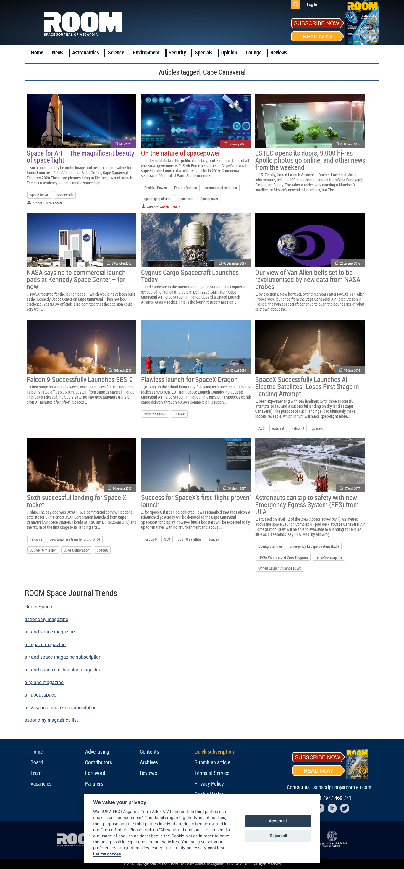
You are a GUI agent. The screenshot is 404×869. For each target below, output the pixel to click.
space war (185, 198)
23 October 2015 (121, 263)
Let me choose (107, 854)
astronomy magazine (46, 619)
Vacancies (40, 783)
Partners (94, 783)
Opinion (229, 52)
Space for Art (39, 194)
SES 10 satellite (189, 539)
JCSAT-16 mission (43, 550)
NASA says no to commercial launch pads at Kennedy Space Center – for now (76, 279)
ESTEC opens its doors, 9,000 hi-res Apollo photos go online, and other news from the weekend (310, 160)
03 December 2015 (234, 263)
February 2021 (237, 144)
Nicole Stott (54, 203)
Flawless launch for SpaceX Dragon (189, 379)
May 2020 (125, 144)
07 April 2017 (352, 488)
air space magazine (45, 644)
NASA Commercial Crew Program (283, 557)
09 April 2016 (238, 370)
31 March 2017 (237, 488)
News (57, 52)
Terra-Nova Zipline (328, 557)
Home (37, 52)
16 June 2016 (352, 370)
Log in (312, 4)
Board (36, 762)
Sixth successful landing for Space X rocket (76, 501)
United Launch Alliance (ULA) (279, 568)
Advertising (97, 751)
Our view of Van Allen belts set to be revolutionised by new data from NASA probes (307, 279)
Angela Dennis (170, 206)
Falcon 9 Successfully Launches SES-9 (80, 379)
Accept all (278, 820)
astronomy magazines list (51, 719)
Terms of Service (212, 772)
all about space (40, 694)
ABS (261, 428)
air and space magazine (50, 631)
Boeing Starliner (270, 546)
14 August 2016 (122, 488)
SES (167, 539)
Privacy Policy (209, 783)
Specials (203, 52)
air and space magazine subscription (63, 656)
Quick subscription (214, 751)
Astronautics (85, 52)
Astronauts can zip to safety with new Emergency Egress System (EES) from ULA (307, 504)
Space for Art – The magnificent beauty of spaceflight (80, 156)
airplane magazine (44, 682)
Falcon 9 (298, 428)
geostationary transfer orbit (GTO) (75, 539)
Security (177, 52)
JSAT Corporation (76, 550)
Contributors (98, 762)
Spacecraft (65, 194)
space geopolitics (157, 198)
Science (116, 52)
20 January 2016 (350, 263)
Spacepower (209, 198)
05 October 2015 (350, 144)
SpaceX (179, 414)
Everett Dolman (185, 187)
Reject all (278, 835)
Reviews (278, 52)
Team (35, 772)
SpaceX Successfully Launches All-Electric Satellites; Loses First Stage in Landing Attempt (307, 386)
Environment (146, 52)
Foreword (95, 772)
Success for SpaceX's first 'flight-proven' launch (196, 501)
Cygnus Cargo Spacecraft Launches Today (190, 276)
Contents (149, 751)
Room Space (38, 606)
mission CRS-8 (155, 414)
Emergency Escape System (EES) (314, 546)
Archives (149, 762)
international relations (220, 187)
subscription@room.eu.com (342, 787)
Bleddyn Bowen (155, 187)
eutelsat (278, 428)
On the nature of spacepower (180, 153)
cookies (215, 847)
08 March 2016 (122, 370)
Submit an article (212, 762)
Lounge (253, 52)
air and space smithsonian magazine (63, 669)
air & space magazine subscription (61, 707)
